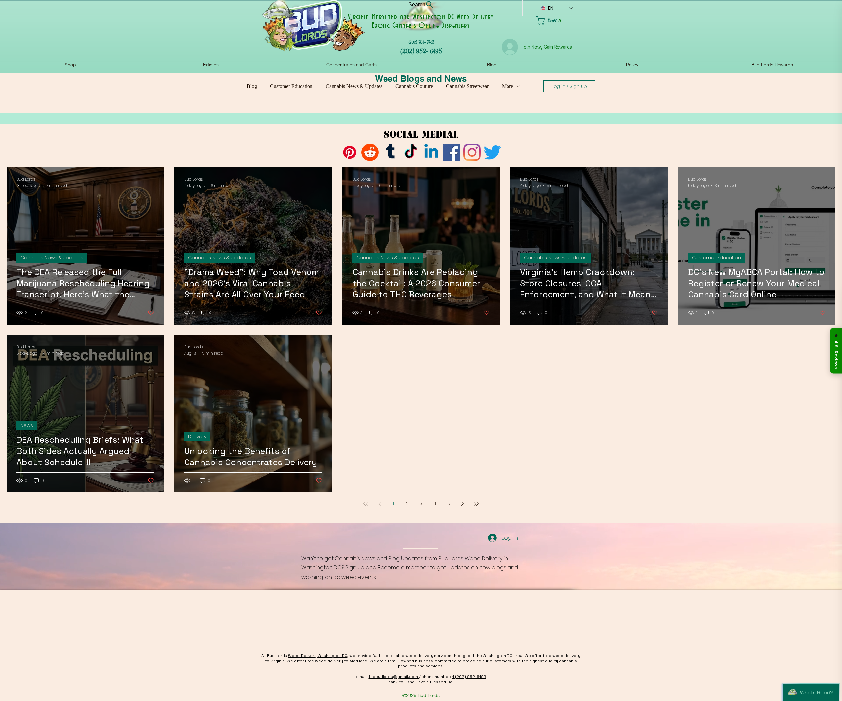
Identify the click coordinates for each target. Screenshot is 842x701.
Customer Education (291, 86)
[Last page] (476, 504)
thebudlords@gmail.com (394, 676)
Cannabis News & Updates (354, 86)
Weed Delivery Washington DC (317, 655)
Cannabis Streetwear (467, 86)
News (26, 425)
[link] (557, 20)
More (507, 86)
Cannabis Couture (414, 86)
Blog (252, 86)
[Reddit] (370, 152)
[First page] (366, 504)
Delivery (197, 436)
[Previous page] (379, 504)
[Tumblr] (390, 152)
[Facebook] (451, 152)
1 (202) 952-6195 (469, 676)
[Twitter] (492, 152)
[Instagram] (472, 152)
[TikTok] (410, 152)
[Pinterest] (349, 152)
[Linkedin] (431, 152)
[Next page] (462, 504)
